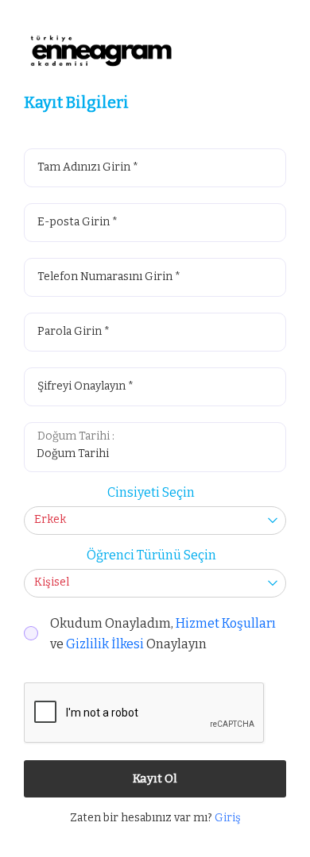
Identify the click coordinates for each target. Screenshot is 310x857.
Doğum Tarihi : (75, 436)
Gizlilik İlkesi (105, 643)
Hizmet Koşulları (226, 623)
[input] (156, 457)
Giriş (228, 817)
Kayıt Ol (155, 778)
